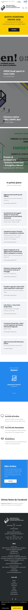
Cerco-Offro (14, 590)
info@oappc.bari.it (14, 553)
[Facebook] (12, 599)
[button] (12, 393)
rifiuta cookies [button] (5, 608)
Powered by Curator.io (6, 503)
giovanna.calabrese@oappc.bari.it (14, 563)
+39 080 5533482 (14, 528)
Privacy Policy (14, 592)
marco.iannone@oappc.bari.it (14, 572)
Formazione (14, 585)
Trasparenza (14, 583)
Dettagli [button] (3, 604)
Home (14, 580)
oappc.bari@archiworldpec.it (14, 532)
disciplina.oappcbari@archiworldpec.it (14, 533)
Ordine (14, 582)
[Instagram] (15, 599)
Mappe (14, 589)
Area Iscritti (19, 2)
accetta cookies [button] (17, 608)
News (14, 587)
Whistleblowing (14, 594)
